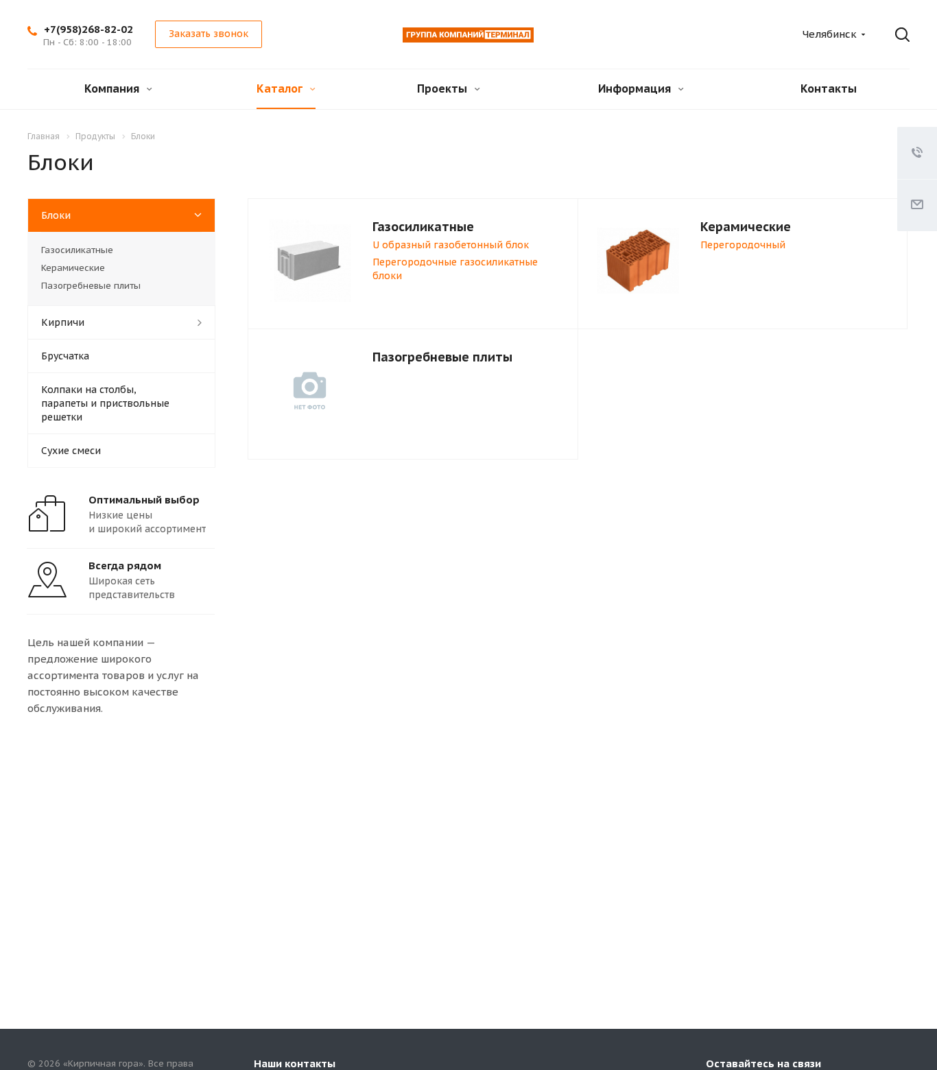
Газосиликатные (423, 227)
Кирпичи (62, 322)
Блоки (56, 215)
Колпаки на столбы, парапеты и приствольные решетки (105, 403)
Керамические (745, 227)
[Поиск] (892, 35)
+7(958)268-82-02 (88, 29)
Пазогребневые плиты (442, 357)
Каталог (281, 88)
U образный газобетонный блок (450, 245)
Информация (636, 88)
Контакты (828, 88)
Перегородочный (742, 245)
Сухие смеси (71, 450)
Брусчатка (65, 356)
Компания (113, 88)
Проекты (443, 88)
